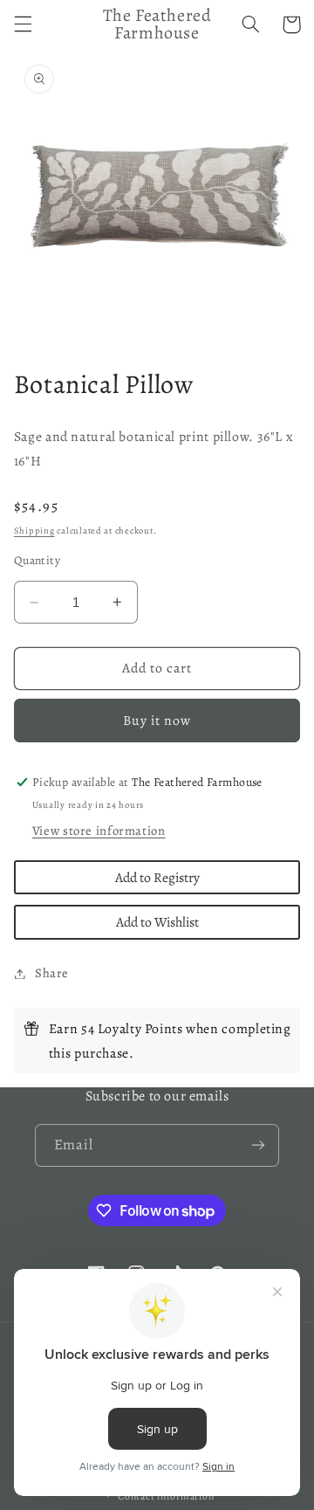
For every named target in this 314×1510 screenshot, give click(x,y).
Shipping (34, 530)
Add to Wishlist (157, 922)
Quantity (37, 560)
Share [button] (52, 973)
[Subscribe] (258, 1145)
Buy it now (157, 720)
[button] (23, 24)
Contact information (166, 1496)
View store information (99, 830)
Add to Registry (157, 877)
